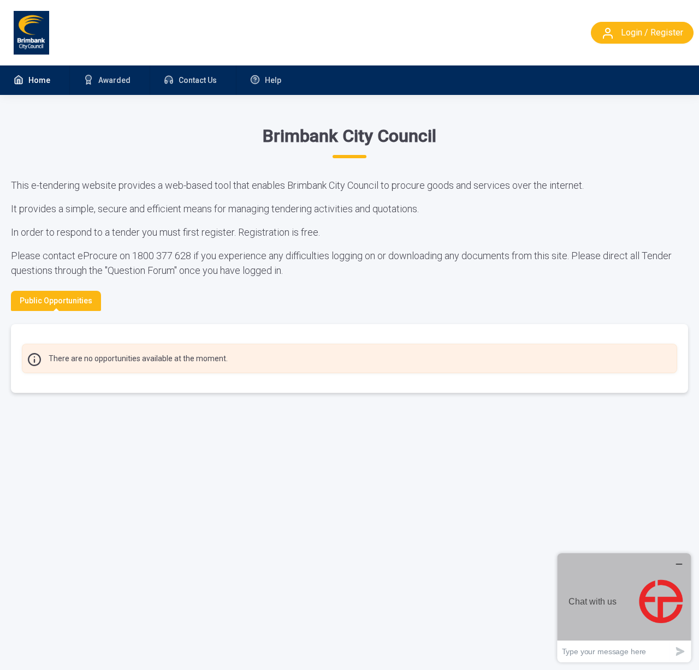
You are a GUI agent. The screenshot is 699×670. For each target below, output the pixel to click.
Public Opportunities (56, 300)
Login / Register (651, 32)
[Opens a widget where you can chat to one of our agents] (624, 607)
